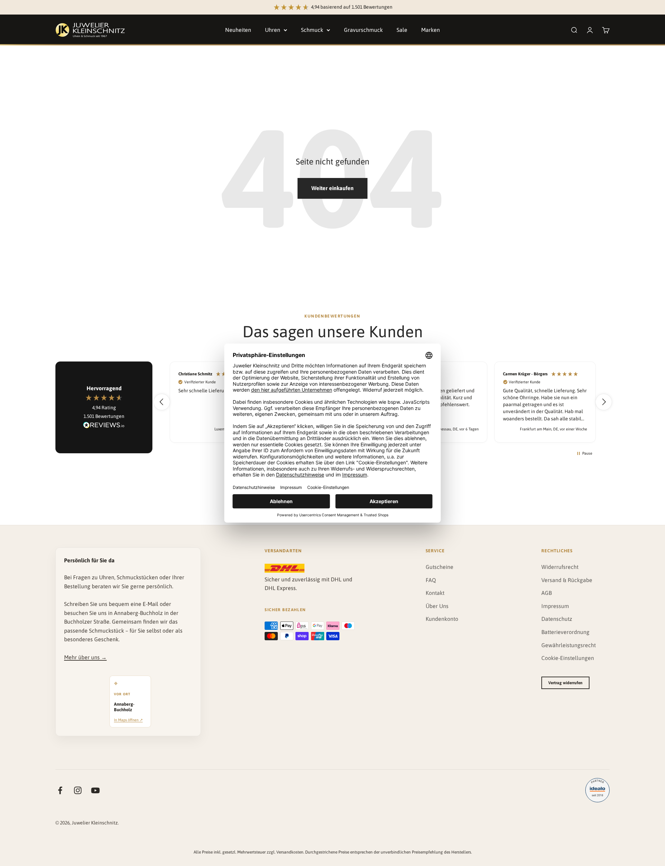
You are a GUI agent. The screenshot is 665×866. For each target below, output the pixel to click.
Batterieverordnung (565, 632)
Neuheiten (238, 30)
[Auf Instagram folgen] (77, 790)
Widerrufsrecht (559, 567)
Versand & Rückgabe (566, 580)
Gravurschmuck (363, 30)
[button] (161, 402)
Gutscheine (439, 567)
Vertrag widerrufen (565, 682)
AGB (546, 593)
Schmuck (312, 30)
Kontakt (435, 593)
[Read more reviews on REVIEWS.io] (104, 426)
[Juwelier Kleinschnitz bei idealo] (597, 790)
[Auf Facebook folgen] (60, 790)
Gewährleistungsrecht (568, 645)
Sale (402, 30)
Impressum (555, 606)
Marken (430, 30)
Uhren (272, 30)
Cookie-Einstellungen (567, 658)
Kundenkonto (442, 619)
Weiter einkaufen (332, 188)
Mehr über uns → (85, 657)
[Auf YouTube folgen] (95, 790)
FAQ (431, 580)
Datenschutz (556, 619)
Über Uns (437, 606)
